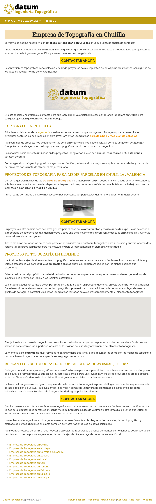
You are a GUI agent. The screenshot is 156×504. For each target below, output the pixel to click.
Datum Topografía (12, 500)
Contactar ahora (78, 61)
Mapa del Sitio (108, 500)
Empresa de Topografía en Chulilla (28, 444)
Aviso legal (134, 500)
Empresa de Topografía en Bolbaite (29, 473)
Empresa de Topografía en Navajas (29, 477)
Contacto (122, 500)
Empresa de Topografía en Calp (27, 462)
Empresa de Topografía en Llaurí (27, 459)
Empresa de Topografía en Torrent (29, 466)
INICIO (11, 20)
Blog (52, 20)
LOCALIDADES (29, 20)
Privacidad (147, 500)
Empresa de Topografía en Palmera (29, 470)
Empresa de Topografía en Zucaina (29, 455)
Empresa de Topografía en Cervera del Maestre (36, 452)
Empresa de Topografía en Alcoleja (29, 448)
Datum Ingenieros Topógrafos (83, 500)
